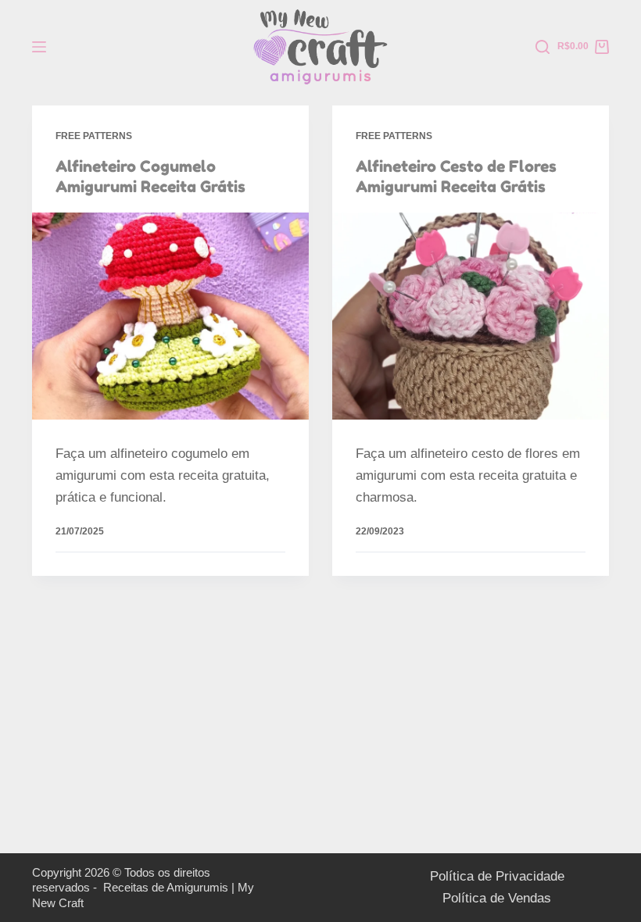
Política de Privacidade (497, 876)
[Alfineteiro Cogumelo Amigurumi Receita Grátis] (170, 316)
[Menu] (39, 47)
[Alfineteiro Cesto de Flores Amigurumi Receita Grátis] (470, 316)
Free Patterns (94, 135)
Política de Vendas (496, 898)
